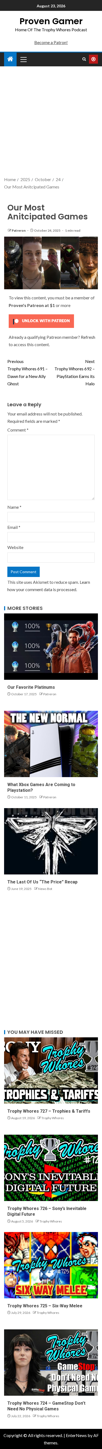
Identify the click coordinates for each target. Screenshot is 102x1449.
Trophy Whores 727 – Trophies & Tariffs (48, 1111)
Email (13, 527)
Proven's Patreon (26, 305)
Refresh (88, 337)
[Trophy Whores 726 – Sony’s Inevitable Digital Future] (51, 1168)
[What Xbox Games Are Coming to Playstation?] (51, 744)
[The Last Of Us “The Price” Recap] (51, 841)
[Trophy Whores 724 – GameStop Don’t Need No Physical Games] (51, 1362)
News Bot (45, 889)
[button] (23, 59)
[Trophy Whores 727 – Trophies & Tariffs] (51, 1070)
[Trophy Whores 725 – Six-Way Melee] (51, 1265)
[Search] (84, 59)
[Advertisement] (51, 122)
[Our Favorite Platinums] (51, 646)
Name (14, 507)
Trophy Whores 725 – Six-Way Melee (44, 1305)
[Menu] (23, 59)
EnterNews (76, 1435)
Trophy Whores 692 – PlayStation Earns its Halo (74, 372)
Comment (18, 429)
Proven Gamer (51, 21)
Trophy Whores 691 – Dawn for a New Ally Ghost (27, 372)
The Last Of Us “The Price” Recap (42, 882)
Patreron (19, 230)
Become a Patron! (51, 42)
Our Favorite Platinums (31, 687)
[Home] (10, 59)
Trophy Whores (52, 1118)
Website (15, 547)
